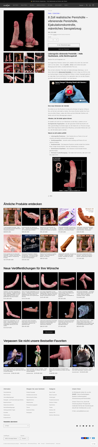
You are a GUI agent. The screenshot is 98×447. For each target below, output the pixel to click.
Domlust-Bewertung (54, 415)
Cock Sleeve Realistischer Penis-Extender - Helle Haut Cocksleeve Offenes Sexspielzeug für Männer (84, 255)
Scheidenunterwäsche (31, 395)
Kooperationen (7, 417)
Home (49, 13)
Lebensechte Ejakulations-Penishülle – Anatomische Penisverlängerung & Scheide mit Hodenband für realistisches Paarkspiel (49, 322)
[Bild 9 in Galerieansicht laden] (8, 78)
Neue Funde (52, 392)
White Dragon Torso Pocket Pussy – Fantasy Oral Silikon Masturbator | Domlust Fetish (82, 369)
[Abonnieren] (27, 425)
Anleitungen (52, 397)
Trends (51, 407)
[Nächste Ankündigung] (93, 1)
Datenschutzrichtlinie (9, 405)
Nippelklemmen (30, 400)
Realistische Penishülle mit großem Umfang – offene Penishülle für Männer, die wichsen (48, 255)
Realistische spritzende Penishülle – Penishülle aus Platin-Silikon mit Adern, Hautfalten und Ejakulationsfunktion (66, 322)
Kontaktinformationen (50, 443)
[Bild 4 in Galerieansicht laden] (39, 57)
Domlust (9, 443)
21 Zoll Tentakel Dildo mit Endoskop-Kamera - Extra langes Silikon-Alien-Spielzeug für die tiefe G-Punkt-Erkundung (15, 370)
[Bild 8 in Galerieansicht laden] (39, 68)
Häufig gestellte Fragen (9, 410)
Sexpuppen (29, 412)
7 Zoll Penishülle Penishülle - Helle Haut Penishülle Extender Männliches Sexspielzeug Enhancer (12, 228)
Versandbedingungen (9, 397)
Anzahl (49, 37)
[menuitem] (16, 5)
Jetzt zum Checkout (64, 49)
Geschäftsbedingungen (9, 407)
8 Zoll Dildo (56, 13)
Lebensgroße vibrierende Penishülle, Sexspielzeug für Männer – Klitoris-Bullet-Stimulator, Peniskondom (85, 228)
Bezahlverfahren (7, 402)
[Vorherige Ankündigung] (4, 1)
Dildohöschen (29, 402)
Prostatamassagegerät (31, 405)
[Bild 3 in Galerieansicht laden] (29, 57)
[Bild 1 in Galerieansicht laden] (8, 57)
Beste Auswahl (53, 395)
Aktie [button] (51, 196)
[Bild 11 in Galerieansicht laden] (29, 78)
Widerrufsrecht (23, 443)
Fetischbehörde (7, 392)
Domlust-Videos (53, 402)
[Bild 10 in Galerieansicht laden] (19, 78)
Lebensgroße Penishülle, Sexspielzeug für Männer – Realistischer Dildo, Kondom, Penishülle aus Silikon (67, 255)
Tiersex (28, 407)
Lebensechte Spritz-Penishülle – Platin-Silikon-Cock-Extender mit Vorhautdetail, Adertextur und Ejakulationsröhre (29, 322)
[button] (86, 5)
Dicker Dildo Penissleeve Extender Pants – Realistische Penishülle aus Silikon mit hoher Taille (59, 370)
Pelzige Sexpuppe (30, 392)
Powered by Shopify (15, 443)
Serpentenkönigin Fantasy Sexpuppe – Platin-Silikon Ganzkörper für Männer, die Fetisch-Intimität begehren (36, 370)
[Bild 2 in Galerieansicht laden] (19, 57)
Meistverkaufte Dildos (31, 397)
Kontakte (6, 412)
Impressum (58, 443)
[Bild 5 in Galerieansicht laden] (8, 68)
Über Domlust (7, 395)
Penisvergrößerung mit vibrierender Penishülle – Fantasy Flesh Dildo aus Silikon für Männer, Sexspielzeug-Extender (12, 255)
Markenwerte (7, 415)
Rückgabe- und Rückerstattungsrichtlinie (13, 400)
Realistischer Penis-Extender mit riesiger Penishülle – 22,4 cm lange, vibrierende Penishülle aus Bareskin (48, 228)
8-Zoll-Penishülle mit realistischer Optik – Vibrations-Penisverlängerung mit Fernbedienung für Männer (30, 228)
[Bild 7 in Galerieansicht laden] (29, 68)
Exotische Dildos (30, 410)
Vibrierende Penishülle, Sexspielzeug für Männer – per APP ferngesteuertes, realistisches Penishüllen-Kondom (67, 228)
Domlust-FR (52, 412)
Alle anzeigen (49, 332)
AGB (39, 443)
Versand (55, 34)
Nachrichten (52, 405)
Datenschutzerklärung (32, 443)
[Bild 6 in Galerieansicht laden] (19, 68)
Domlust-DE (52, 410)
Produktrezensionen (54, 400)
